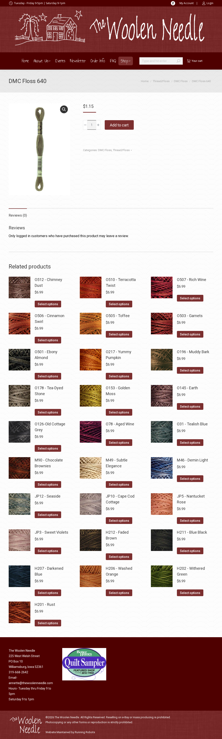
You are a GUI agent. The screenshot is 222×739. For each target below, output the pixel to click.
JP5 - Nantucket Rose (191, 499)
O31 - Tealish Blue (192, 424)
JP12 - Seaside (47, 496)
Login (210, 3)
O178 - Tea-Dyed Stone (49, 391)
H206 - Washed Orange (119, 571)
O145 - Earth (187, 388)
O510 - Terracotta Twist (121, 282)
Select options (48, 304)
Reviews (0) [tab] (18, 215)
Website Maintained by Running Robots (70, 732)
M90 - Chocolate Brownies (49, 463)
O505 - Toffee (118, 315)
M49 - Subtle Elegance (116, 463)
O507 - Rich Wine (191, 279)
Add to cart (119, 125)
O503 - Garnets (190, 315)
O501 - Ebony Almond (46, 355)
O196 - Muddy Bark (193, 352)
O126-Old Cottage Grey (50, 427)
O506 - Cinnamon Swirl (49, 318)
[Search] (178, 61)
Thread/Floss (121, 150)
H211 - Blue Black (192, 532)
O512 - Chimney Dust (48, 282)
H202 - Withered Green (191, 571)
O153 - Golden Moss (118, 391)
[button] (64, 109)
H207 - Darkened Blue (49, 571)
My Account (187, 3)
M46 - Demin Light (192, 460)
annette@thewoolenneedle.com (31, 683)
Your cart (197, 60)
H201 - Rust (45, 604)
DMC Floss (105, 150)
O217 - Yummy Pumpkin (118, 355)
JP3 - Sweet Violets (51, 532)
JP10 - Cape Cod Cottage (120, 499)
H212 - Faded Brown (117, 535)
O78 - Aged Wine (120, 424)
